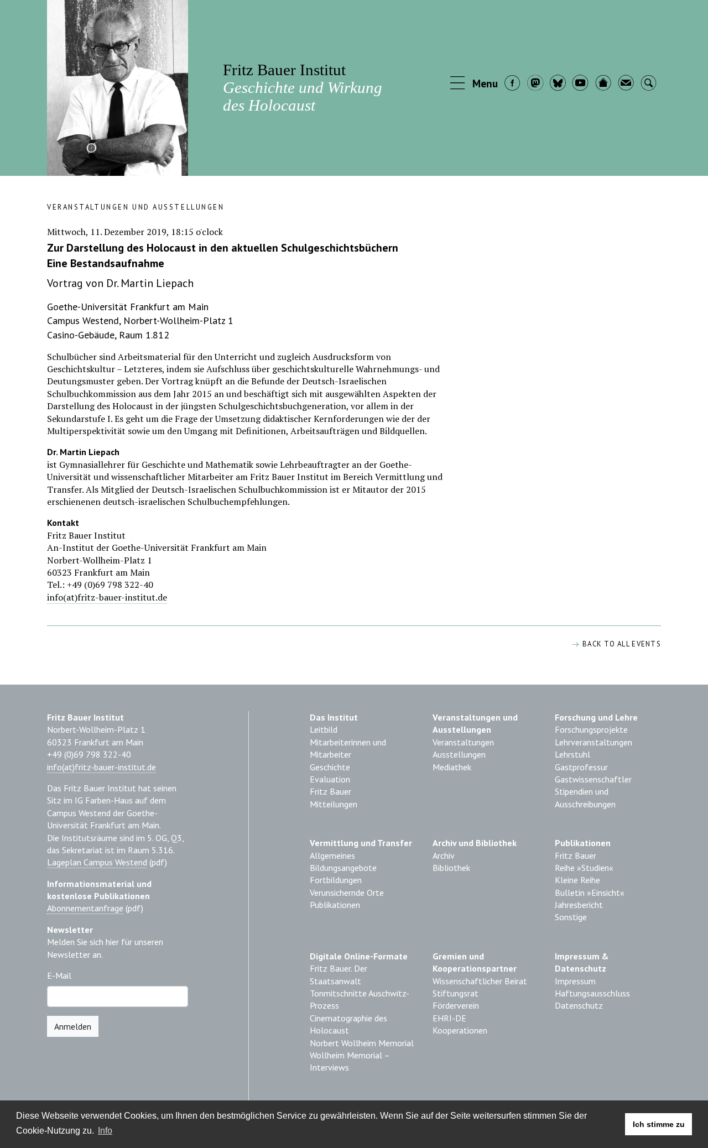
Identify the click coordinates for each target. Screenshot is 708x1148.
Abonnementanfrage (85, 908)
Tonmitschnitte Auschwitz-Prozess (359, 999)
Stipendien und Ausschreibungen (585, 797)
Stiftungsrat (455, 993)
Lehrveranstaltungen (593, 742)
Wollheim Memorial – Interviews (349, 1061)
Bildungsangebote (343, 867)
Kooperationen (460, 1030)
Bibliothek (451, 867)
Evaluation (330, 779)
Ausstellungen (459, 754)
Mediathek (452, 767)
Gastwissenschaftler (593, 779)
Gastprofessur (581, 767)
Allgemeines (332, 855)
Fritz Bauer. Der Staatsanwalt (338, 974)
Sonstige (571, 916)
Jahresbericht (579, 904)
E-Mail (59, 975)
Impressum (575, 981)
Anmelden (72, 1026)
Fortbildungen (336, 879)
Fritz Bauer (330, 791)
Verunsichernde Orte (347, 892)
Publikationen (335, 904)
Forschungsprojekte (591, 729)
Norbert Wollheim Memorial (362, 1042)
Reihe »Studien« (584, 867)
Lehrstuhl (572, 754)
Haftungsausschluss (592, 993)
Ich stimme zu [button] (659, 1124)
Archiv (444, 855)
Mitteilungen (333, 804)
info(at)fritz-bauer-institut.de (107, 597)
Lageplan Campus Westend (97, 862)
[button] (475, 84)
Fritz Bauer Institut (302, 87)
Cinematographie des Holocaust (348, 1024)
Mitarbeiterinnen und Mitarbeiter (348, 748)
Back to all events (620, 644)
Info (105, 1130)
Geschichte (330, 767)
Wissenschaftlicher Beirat (480, 981)
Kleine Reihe (577, 879)
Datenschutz (579, 1005)
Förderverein (456, 1005)
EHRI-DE (449, 1018)
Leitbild (323, 729)
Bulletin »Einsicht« (589, 892)
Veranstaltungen (463, 742)
